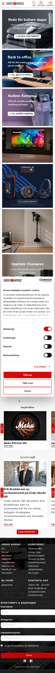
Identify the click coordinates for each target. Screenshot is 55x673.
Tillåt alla (27, 375)
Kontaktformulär (35, 595)
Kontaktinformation (37, 592)
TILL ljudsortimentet (27, 201)
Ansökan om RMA (36, 559)
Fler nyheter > (27, 532)
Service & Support (36, 555)
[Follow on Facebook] (31, 661)
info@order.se (40, 588)
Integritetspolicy (35, 569)
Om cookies (33, 573)
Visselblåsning (7, 562)
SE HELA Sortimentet (28, 36)
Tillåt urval (27, 383)
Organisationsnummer (11, 633)
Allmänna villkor (35, 548)
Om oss (4, 552)
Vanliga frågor (34, 552)
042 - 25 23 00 (42, 585)
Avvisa (27, 391)
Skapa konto (7, 585)
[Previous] (2, 429)
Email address (7, 607)
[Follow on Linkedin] (25, 661)
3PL (3, 548)
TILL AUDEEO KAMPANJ (22, 114)
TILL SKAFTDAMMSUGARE (27, 246)
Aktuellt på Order (9, 569)
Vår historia (6, 555)
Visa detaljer (40, 366)
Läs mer (8, 445)
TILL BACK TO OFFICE (21, 75)
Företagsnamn (7, 620)
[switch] (48, 337)
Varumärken (6, 573)
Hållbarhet (6, 559)
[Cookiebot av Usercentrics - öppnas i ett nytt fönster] (39, 280)
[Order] (15, 3)
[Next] (53, 429)
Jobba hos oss (7, 566)
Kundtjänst (36, 544)
